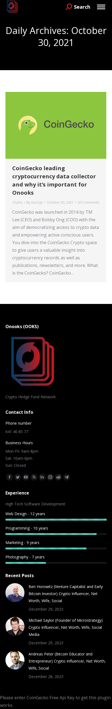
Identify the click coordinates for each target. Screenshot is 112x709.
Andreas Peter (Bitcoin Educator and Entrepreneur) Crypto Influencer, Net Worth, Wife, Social (67, 661)
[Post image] (14, 592)
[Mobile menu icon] (101, 7)
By (34, 202)
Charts (17, 202)
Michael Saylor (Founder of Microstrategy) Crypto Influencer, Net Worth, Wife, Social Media (66, 627)
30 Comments (88, 202)
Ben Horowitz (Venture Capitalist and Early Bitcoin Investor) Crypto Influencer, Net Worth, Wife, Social (66, 593)
